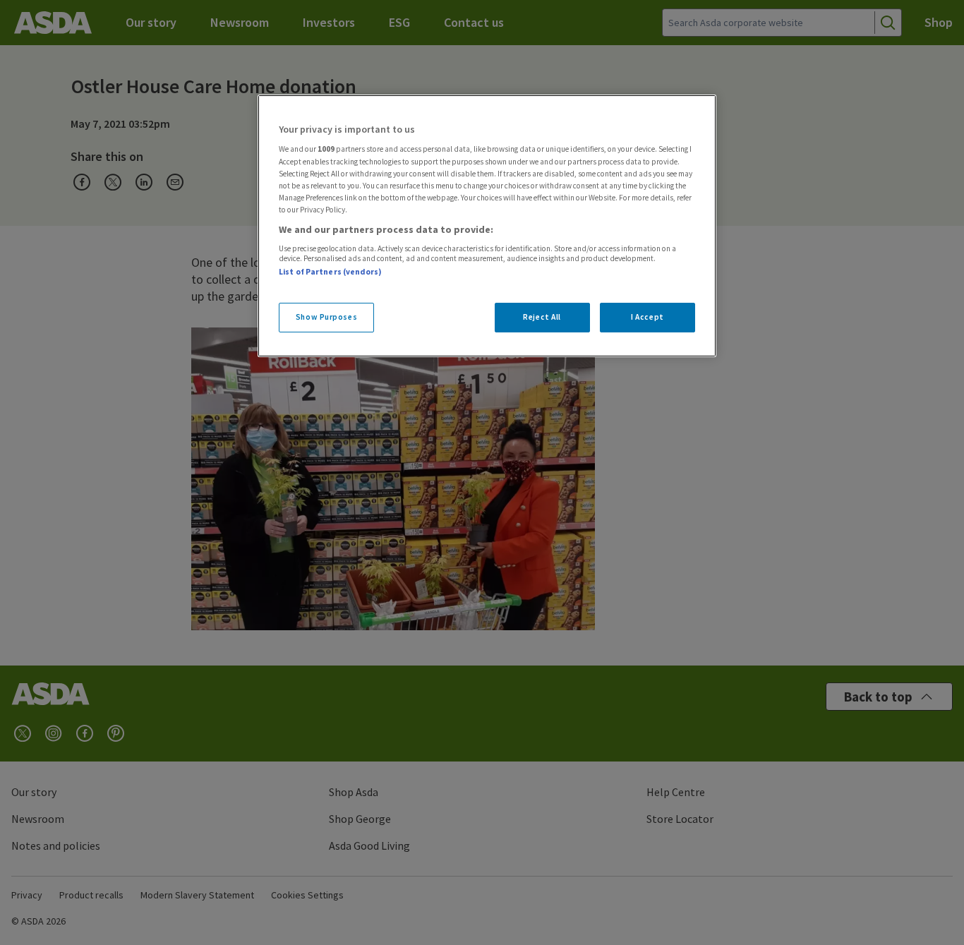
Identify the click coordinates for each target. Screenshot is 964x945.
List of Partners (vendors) (330, 272)
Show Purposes (326, 317)
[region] (487, 226)
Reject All (542, 317)
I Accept (647, 317)
